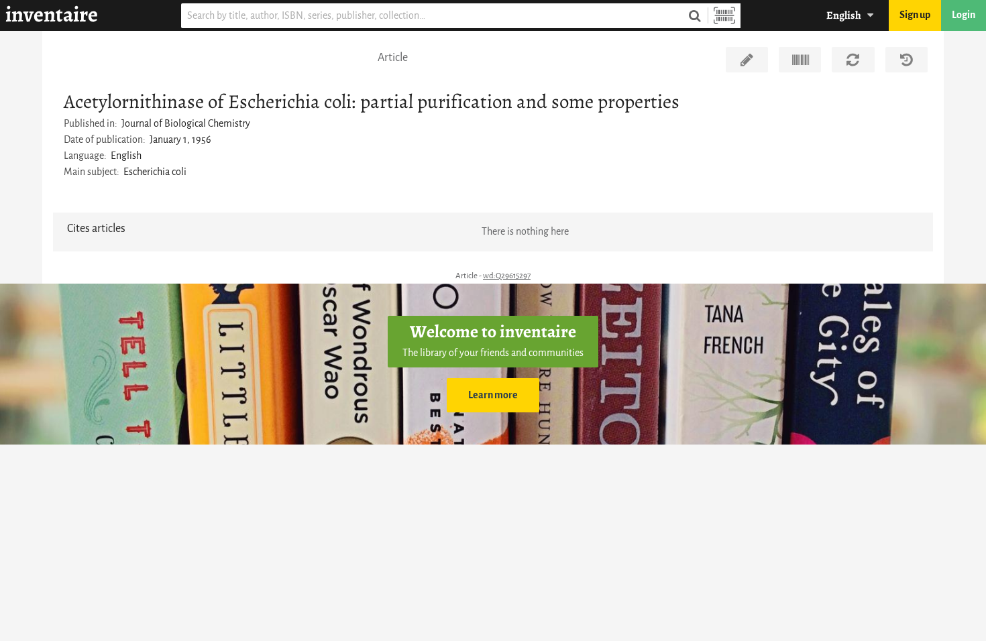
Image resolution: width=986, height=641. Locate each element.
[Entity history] (906, 59)
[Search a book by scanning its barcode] (724, 15)
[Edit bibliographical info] (747, 59)
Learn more (493, 395)
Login (963, 15)
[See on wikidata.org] (800, 59)
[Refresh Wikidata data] (853, 59)
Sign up (914, 15)
